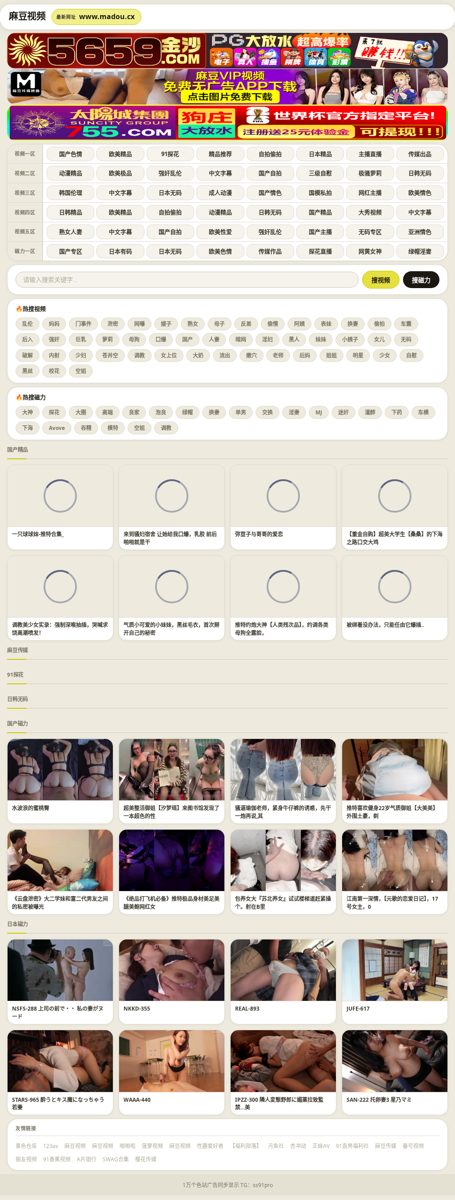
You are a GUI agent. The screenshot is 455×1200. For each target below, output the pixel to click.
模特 (113, 428)
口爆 (161, 339)
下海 (27, 428)
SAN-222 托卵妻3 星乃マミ (379, 1100)
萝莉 (107, 339)
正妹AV (321, 1146)
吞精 (86, 428)
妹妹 (320, 339)
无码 (406, 339)
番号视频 (413, 1146)
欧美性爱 (220, 232)
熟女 (193, 324)
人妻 (214, 339)
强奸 (54, 339)
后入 (27, 339)
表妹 (326, 324)
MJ (318, 412)
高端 (107, 412)
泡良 (161, 412)
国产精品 (320, 212)
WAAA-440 (137, 1100)
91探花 (170, 154)
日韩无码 (419, 173)
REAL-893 (247, 1008)
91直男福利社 (352, 1146)
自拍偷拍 (270, 154)
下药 (396, 412)
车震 (406, 324)
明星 (358, 355)
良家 (134, 412)
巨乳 (81, 339)
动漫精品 (70, 173)
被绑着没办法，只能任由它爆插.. (385, 625)
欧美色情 (220, 251)
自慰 (411, 355)
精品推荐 (220, 154)
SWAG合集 (116, 1159)
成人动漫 (220, 193)
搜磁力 (421, 280)
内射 (54, 355)
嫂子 (166, 324)
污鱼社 (276, 1146)
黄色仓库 (26, 1146)
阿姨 (299, 324)
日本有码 (120, 251)
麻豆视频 (75, 1146)
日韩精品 (70, 212)
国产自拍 (270, 173)
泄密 (113, 324)
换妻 (352, 324)
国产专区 (70, 251)
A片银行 (86, 1159)
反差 (246, 324)
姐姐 (331, 355)
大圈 (81, 412)
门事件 (84, 324)
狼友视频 (26, 1159)
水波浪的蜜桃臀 (30, 808)
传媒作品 (270, 251)
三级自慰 (320, 173)
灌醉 (370, 412)
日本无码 (170, 193)
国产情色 (270, 193)
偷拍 (379, 324)
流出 (225, 355)
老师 (278, 355)
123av (50, 1146)
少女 (384, 355)
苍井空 (110, 355)
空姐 (81, 371)
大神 (27, 412)
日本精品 (320, 154)
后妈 (304, 355)
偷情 (272, 324)
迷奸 (343, 412)
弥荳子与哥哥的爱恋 (259, 534)
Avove (57, 428)
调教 (139, 355)
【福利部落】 (246, 1146)
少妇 (81, 355)
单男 (240, 412)
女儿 (379, 339)
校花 (54, 371)
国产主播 (320, 232)
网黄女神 (370, 251)
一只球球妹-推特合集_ (38, 534)
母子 (219, 324)
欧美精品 (120, 154)
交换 (267, 412)
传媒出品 (419, 154)
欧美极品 (120, 173)
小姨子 (350, 339)
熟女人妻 (70, 232)
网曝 (139, 324)
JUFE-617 (358, 1008)
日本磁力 (17, 924)
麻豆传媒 (17, 650)
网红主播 (370, 193)
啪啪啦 (128, 1146)
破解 (27, 355)
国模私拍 (320, 193)
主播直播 (370, 154)
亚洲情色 (419, 232)
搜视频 (380, 280)
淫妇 (267, 339)
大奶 (198, 355)
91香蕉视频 (57, 1159)
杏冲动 (298, 1146)
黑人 (294, 339)
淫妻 (294, 412)
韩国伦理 (70, 193)
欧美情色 (419, 193)
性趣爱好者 (210, 1146)
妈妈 (54, 324)
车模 (423, 412)
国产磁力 (17, 723)
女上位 (169, 355)
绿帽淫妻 (419, 251)
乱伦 (27, 324)
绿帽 (187, 412)
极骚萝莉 (370, 173)
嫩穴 (251, 355)
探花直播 (320, 251)
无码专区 (370, 232)
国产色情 (70, 154)
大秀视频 (370, 212)
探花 (54, 412)
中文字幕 (220, 173)
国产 (187, 339)
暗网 (240, 339)
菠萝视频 (152, 1146)
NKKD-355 (137, 1008)
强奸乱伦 (170, 173)
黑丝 (27, 371)
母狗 (134, 339)
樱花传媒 (145, 1159)
